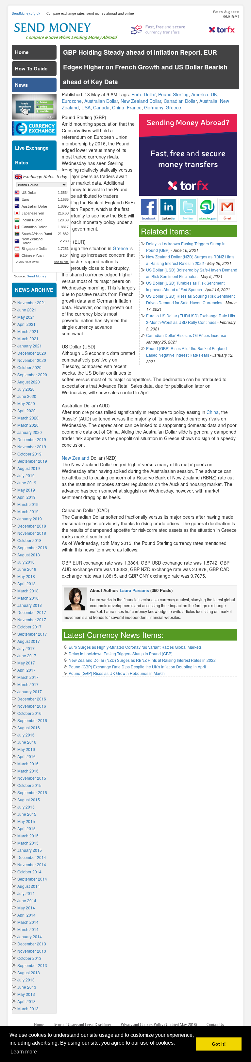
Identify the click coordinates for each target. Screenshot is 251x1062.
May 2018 (26, 576)
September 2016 (32, 720)
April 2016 (26, 756)
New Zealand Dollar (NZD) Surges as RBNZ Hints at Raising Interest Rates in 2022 (142, 660)
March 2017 (28, 677)
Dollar (150, 94)
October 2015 (29, 785)
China (118, 107)
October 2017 (29, 626)
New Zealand (75, 458)
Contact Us (215, 1024)
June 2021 (26, 309)
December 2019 (31, 439)
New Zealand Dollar (141, 101)
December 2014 (31, 857)
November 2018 (31, 533)
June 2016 (26, 742)
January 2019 (29, 518)
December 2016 (31, 698)
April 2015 (26, 828)
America (199, 94)
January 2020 (29, 432)
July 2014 (26, 893)
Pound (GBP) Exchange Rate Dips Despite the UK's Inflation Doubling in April (137, 666)
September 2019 (32, 461)
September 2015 (32, 792)
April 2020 (26, 410)
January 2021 (29, 345)
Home (21, 52)
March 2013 (28, 1008)
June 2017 (26, 655)
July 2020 (26, 389)
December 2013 (31, 943)
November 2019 (31, 446)
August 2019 (28, 468)
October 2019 (29, 453)
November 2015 (31, 778)
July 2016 (26, 734)
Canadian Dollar (180, 101)
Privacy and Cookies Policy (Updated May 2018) (159, 1024)
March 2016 (28, 763)
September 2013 (32, 965)
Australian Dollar (101, 101)
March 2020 (28, 417)
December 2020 (31, 353)
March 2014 (28, 922)
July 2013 (26, 979)
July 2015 (26, 807)
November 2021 (31, 302)
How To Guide (31, 68)
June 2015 (26, 814)
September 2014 (32, 879)
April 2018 (26, 583)
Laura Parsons (134, 590)
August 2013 (28, 972)
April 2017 (26, 670)
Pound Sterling (173, 94)
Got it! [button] (219, 1044)
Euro (136, 94)
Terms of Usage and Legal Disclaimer (82, 1024)
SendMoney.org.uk (26, 13)
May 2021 (26, 317)
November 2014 (31, 864)
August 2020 (28, 381)
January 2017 (29, 691)
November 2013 (31, 951)
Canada (101, 107)
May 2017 (26, 662)
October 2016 (29, 713)
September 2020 (32, 374)
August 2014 (28, 886)
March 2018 (28, 590)
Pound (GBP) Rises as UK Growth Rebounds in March (117, 673)
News (21, 84)
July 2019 (26, 475)
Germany (153, 107)
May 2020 (26, 403)
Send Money (36, 276)
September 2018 (32, 547)
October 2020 (29, 367)
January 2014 (29, 936)
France (134, 107)
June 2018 (26, 569)
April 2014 (26, 915)
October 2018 (29, 540)
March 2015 (28, 835)
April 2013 (26, 1001)
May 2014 (26, 907)
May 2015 (26, 821)
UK (214, 94)
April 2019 (26, 497)
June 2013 (26, 987)
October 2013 (29, 958)
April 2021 (26, 324)
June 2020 (26, 396)
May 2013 (26, 994)
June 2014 (26, 900)
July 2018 (26, 562)
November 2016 (31, 706)
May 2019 (26, 490)
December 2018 (31, 526)
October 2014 (29, 871)
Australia (208, 101)
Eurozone (72, 101)
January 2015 (29, 850)
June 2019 (26, 482)
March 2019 (28, 504)
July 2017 (26, 648)
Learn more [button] (23, 1051)
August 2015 (28, 799)
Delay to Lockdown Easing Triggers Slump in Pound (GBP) (121, 653)
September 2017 (32, 634)
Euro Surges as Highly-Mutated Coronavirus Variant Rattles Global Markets (135, 647)
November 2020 (31, 360)
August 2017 (28, 641)
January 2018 (29, 605)
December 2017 (31, 612)
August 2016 (28, 727)
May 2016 (26, 749)
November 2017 (31, 619)
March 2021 (28, 331)
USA (86, 107)
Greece (173, 107)
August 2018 (28, 554)
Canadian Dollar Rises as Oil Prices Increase (186, 335)
